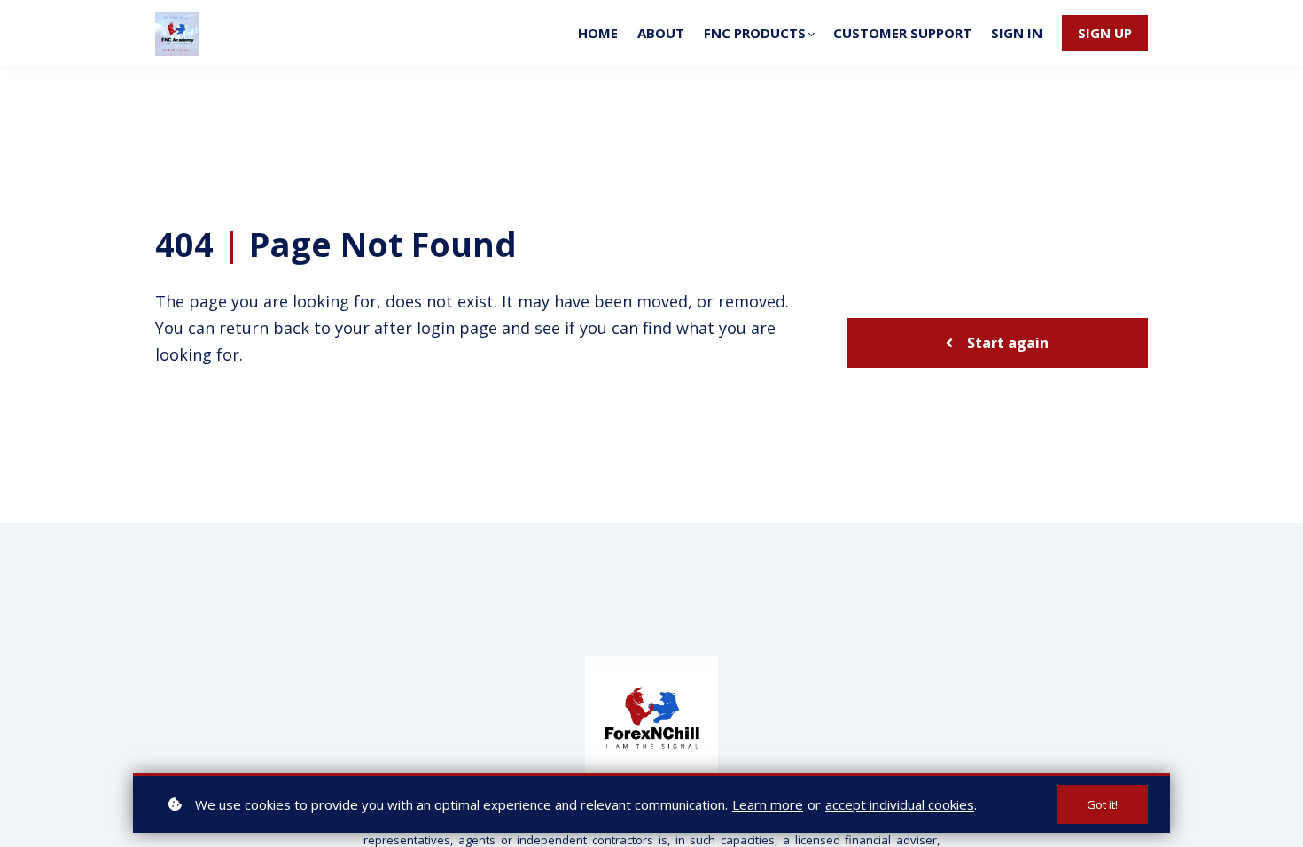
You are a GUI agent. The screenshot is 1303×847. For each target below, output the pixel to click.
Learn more (767, 804)
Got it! (1102, 804)
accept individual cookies (899, 804)
